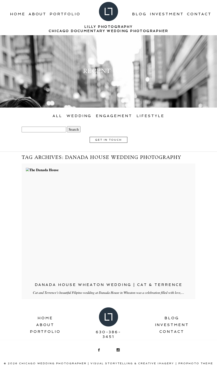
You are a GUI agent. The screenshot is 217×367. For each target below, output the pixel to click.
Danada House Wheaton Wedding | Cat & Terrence (108, 285)
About (38, 14)
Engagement (114, 116)
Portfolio (65, 14)
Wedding (79, 116)
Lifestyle (150, 116)
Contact (199, 14)
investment (167, 14)
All (57, 116)
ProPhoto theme (195, 363)
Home (17, 14)
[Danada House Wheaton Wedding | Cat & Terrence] (108, 223)
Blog (139, 14)
